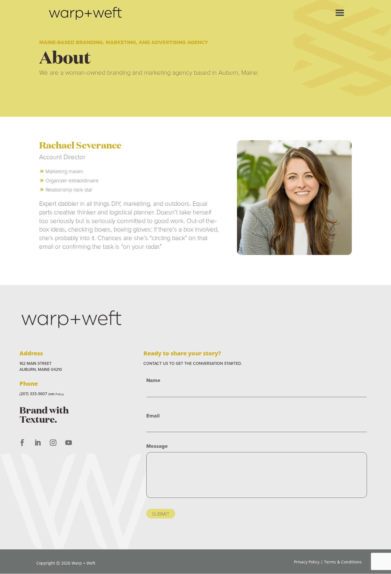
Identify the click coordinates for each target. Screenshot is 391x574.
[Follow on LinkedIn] (37, 442)
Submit (160, 513)
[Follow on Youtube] (68, 442)
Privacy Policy (306, 562)
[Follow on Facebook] (22, 442)
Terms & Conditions (343, 562)
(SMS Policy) (56, 394)
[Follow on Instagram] (53, 442)
